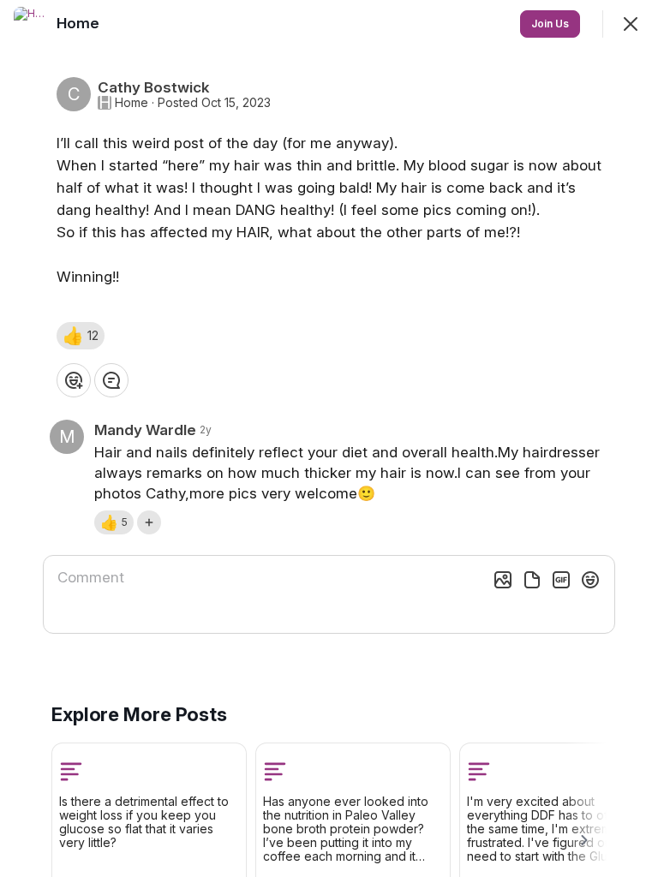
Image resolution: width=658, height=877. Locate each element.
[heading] (80, 23)
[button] (81, 335)
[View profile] (31, 24)
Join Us (550, 23)
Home (131, 103)
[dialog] (329, 438)
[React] (73, 380)
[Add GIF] (561, 580)
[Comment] (111, 380)
